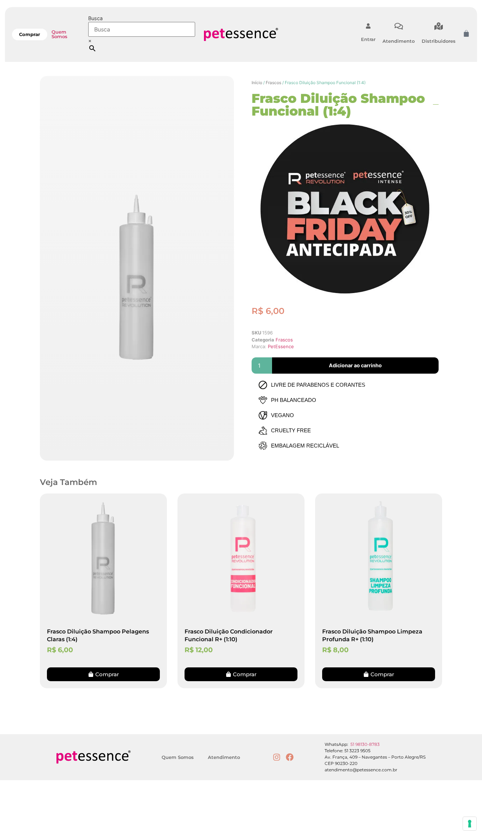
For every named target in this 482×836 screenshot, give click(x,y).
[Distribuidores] (438, 26)
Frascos (273, 82)
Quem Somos (59, 34)
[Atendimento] (398, 26)
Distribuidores (439, 41)
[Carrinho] (466, 33)
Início (257, 82)
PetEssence (281, 346)
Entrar (368, 39)
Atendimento (398, 41)
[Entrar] (368, 26)
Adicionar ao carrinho (355, 365)
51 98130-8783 (365, 744)
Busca (95, 18)
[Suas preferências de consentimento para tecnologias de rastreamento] (469, 823)
